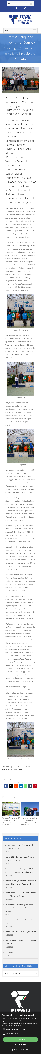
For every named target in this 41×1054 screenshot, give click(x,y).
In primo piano (16, 770)
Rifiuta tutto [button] (20, 1045)
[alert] (20, 1033)
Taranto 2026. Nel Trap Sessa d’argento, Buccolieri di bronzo (30, 809)
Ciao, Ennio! (9, 952)
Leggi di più (18, 1025)
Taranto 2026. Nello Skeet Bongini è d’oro (20, 932)
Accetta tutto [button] (20, 1039)
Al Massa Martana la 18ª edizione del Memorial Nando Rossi (11, 809)
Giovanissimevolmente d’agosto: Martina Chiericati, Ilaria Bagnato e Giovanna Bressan (20, 908)
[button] (3, 814)
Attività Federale (19, 766)
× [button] (38, 1014)
